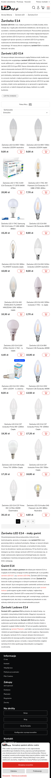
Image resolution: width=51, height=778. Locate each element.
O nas (6, 659)
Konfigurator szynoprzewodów (25, 732)
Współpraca (8, 668)
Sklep (25, 713)
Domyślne (7, 113)
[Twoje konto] (38, 7)
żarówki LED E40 (23, 576)
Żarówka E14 (33, 15)
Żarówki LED (20, 15)
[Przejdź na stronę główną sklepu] (9, 8)
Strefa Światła (25, 726)
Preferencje (37, 771)
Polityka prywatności (11, 672)
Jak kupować (8, 686)
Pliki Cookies (8, 676)
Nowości (28, 2)
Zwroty (6, 702)
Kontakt (6, 664)
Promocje (20, 2)
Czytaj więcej (10, 96)
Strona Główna (6, 15)
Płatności (7, 694)
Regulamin (8, 698)
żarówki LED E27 (7, 576)
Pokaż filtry (23, 104)
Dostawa (7, 690)
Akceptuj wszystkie (25, 765)
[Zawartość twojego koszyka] (42, 7)
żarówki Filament (17, 629)
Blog (25, 719)
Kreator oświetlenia (8, 2)
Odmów (14, 771)
